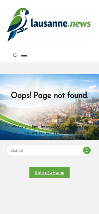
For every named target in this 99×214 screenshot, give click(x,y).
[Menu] (23, 55)
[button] (87, 150)
